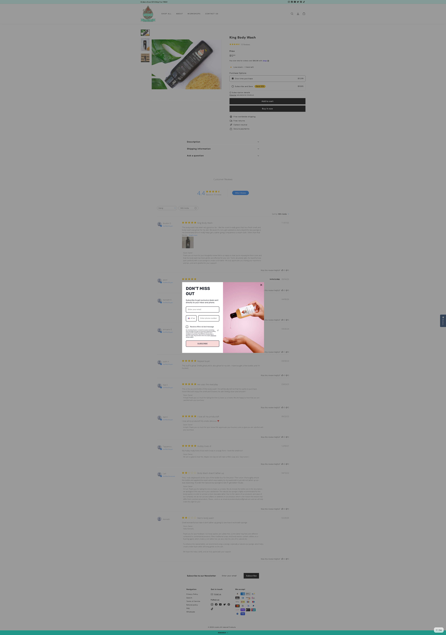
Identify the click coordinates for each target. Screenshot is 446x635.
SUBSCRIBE (202, 344)
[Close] (261, 285)
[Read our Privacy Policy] (217, 330)
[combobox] (191, 318)
